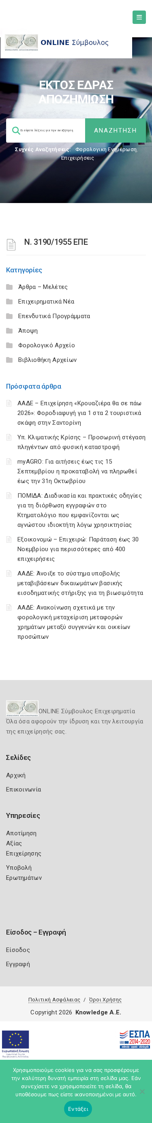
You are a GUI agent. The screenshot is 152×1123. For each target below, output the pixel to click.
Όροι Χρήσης (105, 1000)
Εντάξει (78, 1109)
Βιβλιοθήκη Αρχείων (47, 360)
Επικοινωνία (23, 789)
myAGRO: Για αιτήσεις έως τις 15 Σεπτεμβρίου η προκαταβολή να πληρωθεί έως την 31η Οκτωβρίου (77, 471)
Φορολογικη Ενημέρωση (106, 149)
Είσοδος (18, 950)
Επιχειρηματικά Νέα (46, 301)
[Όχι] (142, 1095)
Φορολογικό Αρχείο (46, 345)
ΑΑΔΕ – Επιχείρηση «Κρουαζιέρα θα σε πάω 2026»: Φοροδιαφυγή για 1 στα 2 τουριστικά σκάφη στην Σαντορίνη (79, 413)
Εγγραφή (18, 964)
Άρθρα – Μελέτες (43, 287)
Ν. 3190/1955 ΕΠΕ (56, 242)
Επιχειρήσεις (77, 158)
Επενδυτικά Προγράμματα (54, 316)
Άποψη (28, 330)
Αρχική (16, 775)
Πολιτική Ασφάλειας (54, 1000)
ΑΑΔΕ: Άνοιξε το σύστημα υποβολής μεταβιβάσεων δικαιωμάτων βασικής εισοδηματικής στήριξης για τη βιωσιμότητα (80, 583)
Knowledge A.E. (98, 1012)
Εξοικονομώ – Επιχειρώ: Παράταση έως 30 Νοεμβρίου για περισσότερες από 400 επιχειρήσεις (78, 549)
